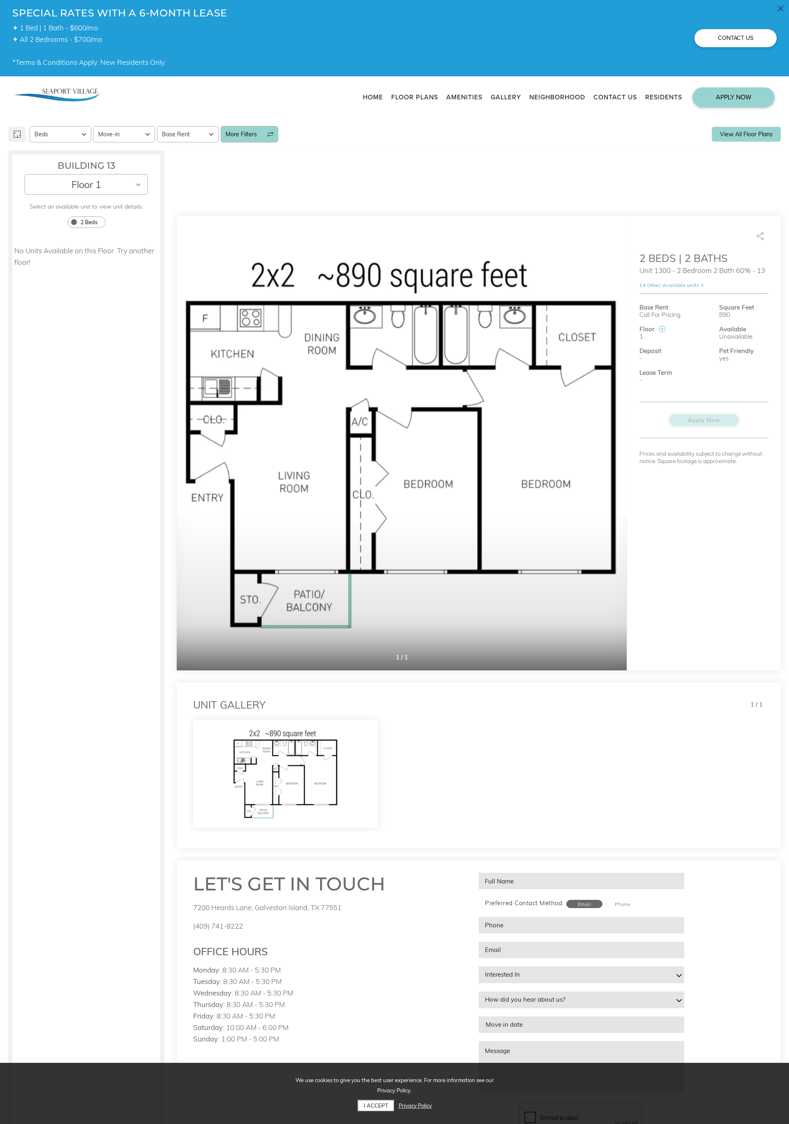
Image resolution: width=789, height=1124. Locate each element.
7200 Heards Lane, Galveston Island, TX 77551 (267, 907)
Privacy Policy (415, 1105)
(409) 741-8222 (218, 926)
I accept (376, 1105)
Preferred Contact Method (523, 903)
